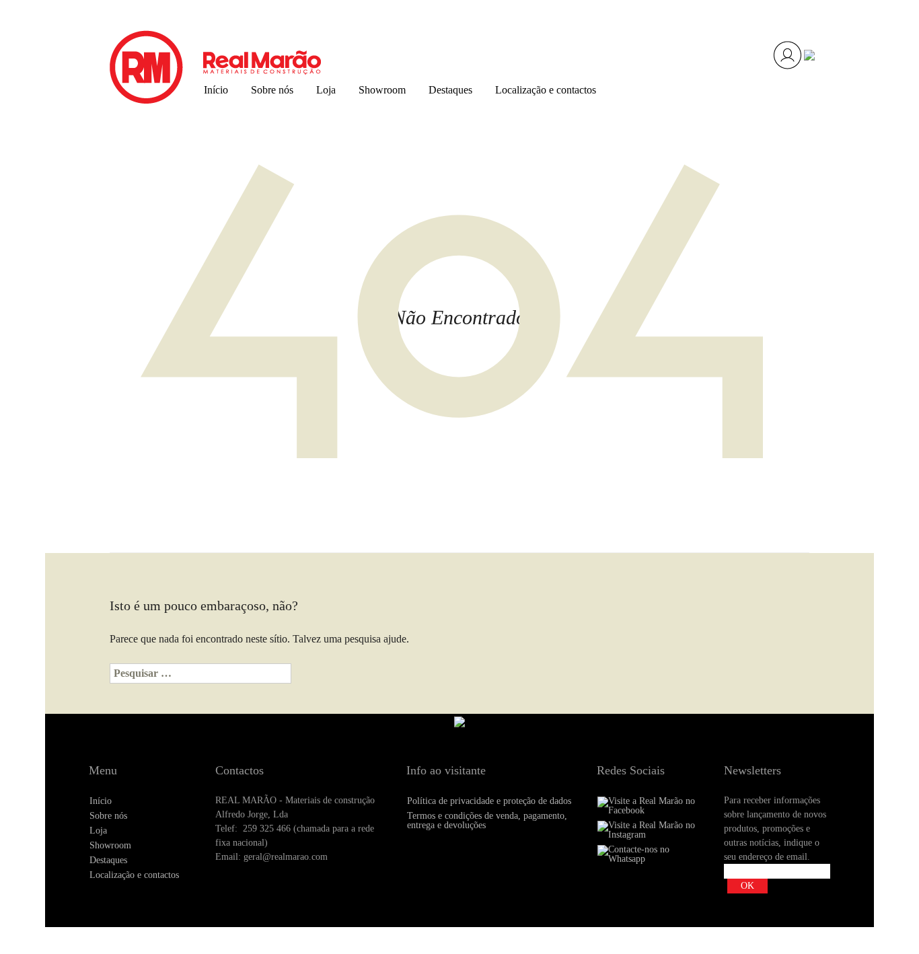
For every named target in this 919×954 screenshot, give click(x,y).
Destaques (450, 90)
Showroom (382, 90)
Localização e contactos (545, 90)
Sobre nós (272, 90)
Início (216, 90)
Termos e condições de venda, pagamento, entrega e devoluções (487, 820)
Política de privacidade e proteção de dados (489, 801)
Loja (326, 90)
